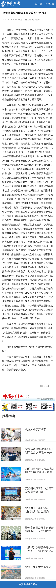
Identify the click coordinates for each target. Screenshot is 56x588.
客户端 (51, 4)
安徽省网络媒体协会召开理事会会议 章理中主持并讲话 (39, 451)
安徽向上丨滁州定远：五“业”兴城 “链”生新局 (39, 510)
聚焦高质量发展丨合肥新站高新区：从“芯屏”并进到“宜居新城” (39, 529)
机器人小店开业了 (35, 429)
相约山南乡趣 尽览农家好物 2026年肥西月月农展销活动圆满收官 (39, 470)
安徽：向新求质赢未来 (38, 567)
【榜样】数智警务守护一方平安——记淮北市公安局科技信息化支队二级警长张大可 (39, 549)
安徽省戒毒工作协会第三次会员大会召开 (39, 490)
